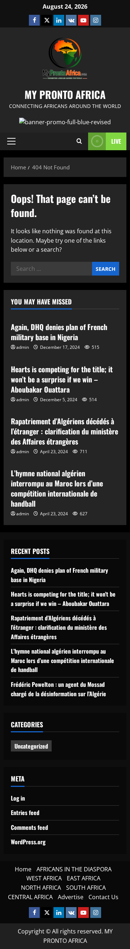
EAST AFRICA (83, 878)
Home (23, 869)
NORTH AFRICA (41, 888)
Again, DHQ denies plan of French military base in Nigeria (59, 331)
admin (22, 347)
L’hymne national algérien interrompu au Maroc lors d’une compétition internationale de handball (57, 488)
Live (116, 141)
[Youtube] (83, 20)
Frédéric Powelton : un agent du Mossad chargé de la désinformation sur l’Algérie (58, 689)
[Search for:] (51, 269)
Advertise (70, 897)
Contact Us (103, 897)
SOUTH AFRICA (86, 888)
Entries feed (25, 812)
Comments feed (29, 827)
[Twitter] (46, 20)
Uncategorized (31, 746)
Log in (18, 798)
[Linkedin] (58, 20)
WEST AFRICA (44, 878)
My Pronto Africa (65, 94)
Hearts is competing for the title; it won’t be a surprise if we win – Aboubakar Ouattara (62, 379)
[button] (11, 141)
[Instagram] (95, 20)
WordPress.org (28, 841)
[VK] (71, 20)
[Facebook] (34, 20)
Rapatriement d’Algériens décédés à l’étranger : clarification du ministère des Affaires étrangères (64, 431)
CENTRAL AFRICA (30, 897)
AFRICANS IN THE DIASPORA (74, 869)
